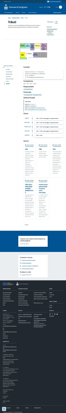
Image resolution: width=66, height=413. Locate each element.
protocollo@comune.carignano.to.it (36, 108)
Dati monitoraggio (6, 407)
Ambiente (20, 292)
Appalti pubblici (21, 296)
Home (9, 18)
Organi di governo (6, 298)
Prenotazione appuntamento (40, 325)
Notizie (50, 292)
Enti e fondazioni (6, 296)
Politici (4, 303)
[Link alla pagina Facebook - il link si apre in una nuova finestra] (45, 7)
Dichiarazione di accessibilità (40, 318)
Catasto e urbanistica (22, 301)
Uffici (22, 18)
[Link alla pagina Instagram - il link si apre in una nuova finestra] (48, 7)
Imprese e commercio (38, 294)
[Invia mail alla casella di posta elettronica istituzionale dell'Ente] (10, 327)
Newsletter (51, 316)
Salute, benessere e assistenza (40, 296)
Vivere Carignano (32, 12)
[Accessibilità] (4, 409)
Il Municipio (28, 101)
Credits (26, 407)
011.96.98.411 (32, 106)
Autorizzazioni (21, 298)
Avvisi (50, 296)
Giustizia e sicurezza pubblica (40, 292)
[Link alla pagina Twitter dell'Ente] (52, 314)
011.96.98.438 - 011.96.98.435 (37, 73)
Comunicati (51, 294)
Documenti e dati (6, 294)
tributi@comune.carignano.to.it (36, 77)
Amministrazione (8, 12)
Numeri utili (5, 338)
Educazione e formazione (23, 305)
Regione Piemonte (7, 1)
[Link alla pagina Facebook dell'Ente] (50, 314)
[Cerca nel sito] (60, 7)
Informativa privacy (38, 314)
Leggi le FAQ (36, 322)
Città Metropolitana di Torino (24, 322)
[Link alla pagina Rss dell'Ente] (57, 314)
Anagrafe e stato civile (23, 294)
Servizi (23, 12)
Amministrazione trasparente (40, 320)
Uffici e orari (5, 336)
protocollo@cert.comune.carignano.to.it (36, 109)
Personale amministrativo (8, 301)
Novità (17, 12)
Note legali (36, 316)
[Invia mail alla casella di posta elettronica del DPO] (10, 347)
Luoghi (50, 305)
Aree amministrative (7, 292)
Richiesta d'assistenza (38, 326)
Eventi (50, 307)
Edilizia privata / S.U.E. (38, 303)
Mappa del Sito (37, 407)
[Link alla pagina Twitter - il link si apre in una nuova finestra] (46, 7)
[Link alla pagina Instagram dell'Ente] (55, 314)
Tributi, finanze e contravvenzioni (41, 300)
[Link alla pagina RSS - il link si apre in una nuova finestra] (49, 7)
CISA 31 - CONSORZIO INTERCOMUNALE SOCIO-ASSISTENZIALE (25, 316)
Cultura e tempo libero (23, 303)
